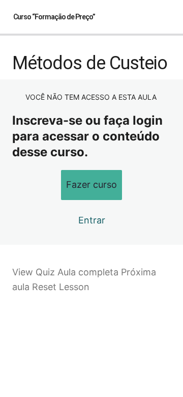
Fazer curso (91, 184)
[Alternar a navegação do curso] (165, 17)
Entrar (91, 220)
